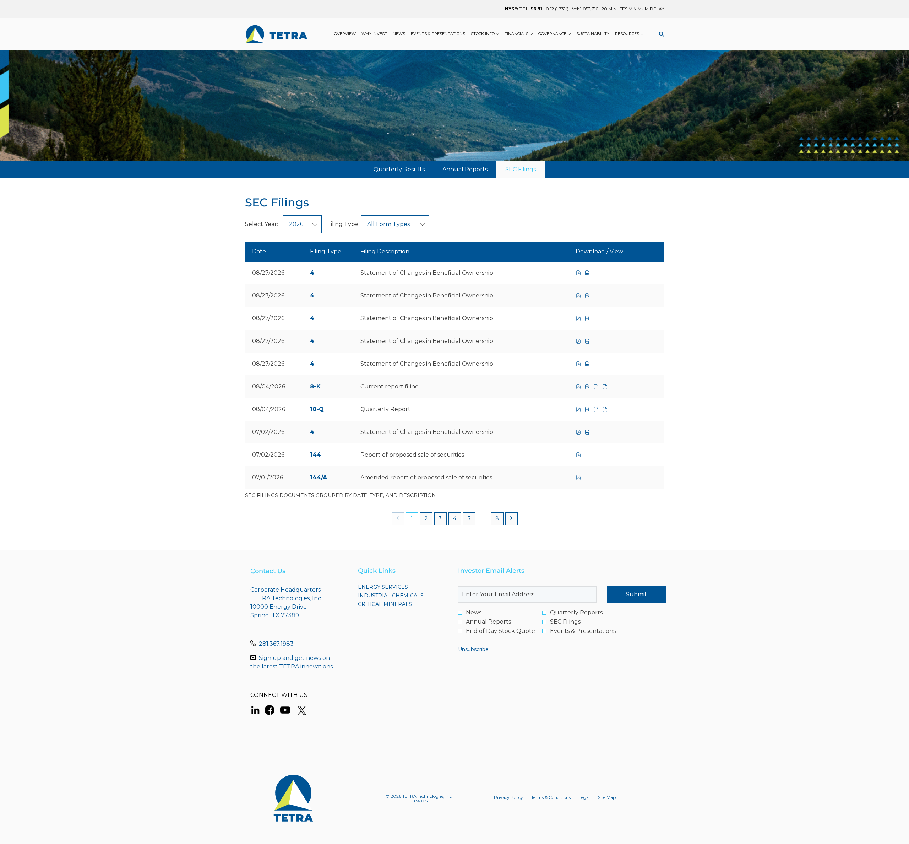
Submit (636, 594)
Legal (584, 797)
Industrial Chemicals (401, 595)
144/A (318, 477)
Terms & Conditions (551, 797)
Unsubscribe (473, 649)
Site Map (607, 797)
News (473, 612)
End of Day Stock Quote (500, 631)
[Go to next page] (511, 518)
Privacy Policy (508, 797)
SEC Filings (565, 622)
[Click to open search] (659, 34)
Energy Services (396, 587)
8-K (315, 386)
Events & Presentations (583, 631)
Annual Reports (488, 622)
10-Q (317, 409)
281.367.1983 (276, 643)
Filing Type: (343, 224)
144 (315, 454)
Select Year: (261, 224)
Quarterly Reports (576, 612)
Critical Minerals (397, 604)
